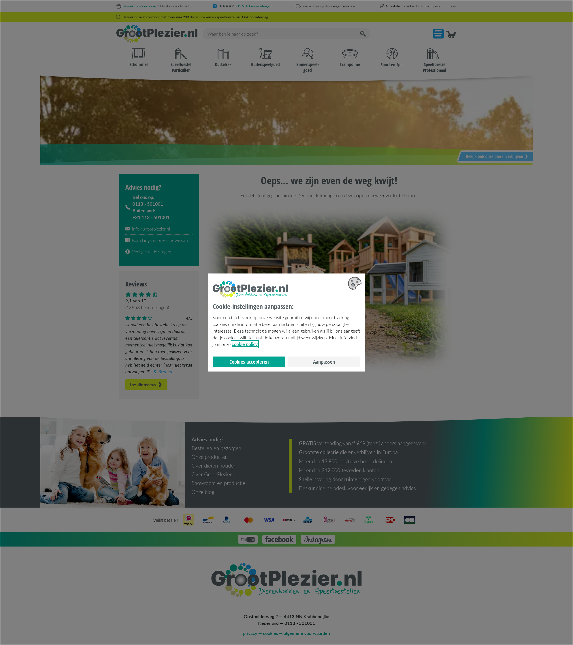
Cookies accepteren (249, 361)
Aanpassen (324, 361)
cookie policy (245, 344)
